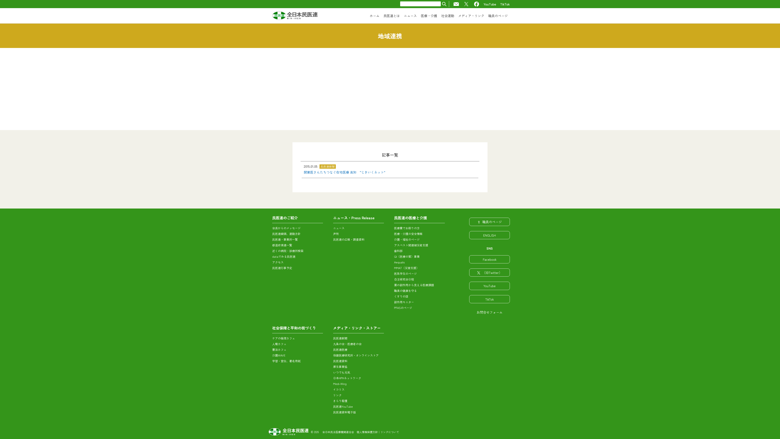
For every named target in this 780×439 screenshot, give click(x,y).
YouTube (490, 4)
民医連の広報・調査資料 (348, 239)
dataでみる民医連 (283, 256)
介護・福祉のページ (407, 239)
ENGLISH (489, 235)
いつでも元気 (341, 372)
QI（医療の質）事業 (407, 256)
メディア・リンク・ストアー (357, 327)
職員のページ (492, 221)
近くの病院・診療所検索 (287, 251)
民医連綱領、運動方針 (286, 234)
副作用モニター (404, 302)
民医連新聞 (340, 338)
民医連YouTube (343, 406)
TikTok (505, 4)
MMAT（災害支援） (406, 268)
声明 (336, 234)
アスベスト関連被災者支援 (411, 245)
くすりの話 (401, 296)
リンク (337, 395)
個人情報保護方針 (367, 432)
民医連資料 (340, 361)
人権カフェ (279, 344)
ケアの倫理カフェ (283, 338)
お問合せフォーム (490, 312)
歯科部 (398, 251)
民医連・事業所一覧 (285, 239)
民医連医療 (340, 350)
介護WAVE (278, 355)
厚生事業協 (340, 367)
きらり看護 (340, 401)
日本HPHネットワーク (347, 378)
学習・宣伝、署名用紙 (286, 361)
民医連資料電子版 (344, 412)
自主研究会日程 (404, 279)
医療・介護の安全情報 (408, 234)
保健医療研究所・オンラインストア (356, 355)
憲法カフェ (279, 350)
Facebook (489, 259)
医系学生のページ (405, 274)
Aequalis (399, 262)
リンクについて (389, 432)
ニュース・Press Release (354, 217)
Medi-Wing (340, 384)
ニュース (338, 228)
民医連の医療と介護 (410, 217)
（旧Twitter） (492, 272)
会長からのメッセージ (286, 228)
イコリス (338, 389)
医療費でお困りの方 (407, 228)
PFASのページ (403, 308)
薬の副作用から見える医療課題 (414, 285)
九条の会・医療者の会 (347, 344)
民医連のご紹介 (285, 217)
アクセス (278, 262)
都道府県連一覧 (282, 245)
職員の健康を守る (405, 291)
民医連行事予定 (282, 268)
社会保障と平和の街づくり (294, 327)
